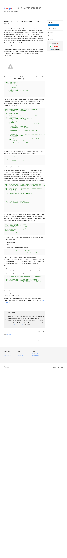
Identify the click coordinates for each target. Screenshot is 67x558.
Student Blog (6, 356)
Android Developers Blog (37, 356)
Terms (62, 367)
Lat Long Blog (21, 356)
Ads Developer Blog (36, 355)
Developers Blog (35, 353)
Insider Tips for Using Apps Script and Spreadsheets (22, 21)
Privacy (58, 367)
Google (54, 367)
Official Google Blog (8, 353)
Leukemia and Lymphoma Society (16, 325)
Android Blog (20, 353)
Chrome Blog (20, 355)
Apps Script (9, 334)
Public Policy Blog (7, 355)
